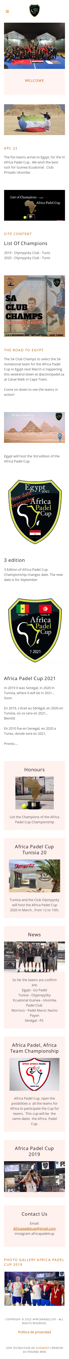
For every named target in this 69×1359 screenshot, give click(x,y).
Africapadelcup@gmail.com (34, 1228)
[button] (8, 11)
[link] (34, 11)
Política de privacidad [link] (34, 1332)
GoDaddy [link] (42, 1348)
